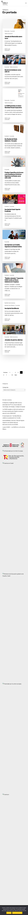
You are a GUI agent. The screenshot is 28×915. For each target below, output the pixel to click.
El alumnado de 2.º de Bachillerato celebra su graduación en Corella (12, 417)
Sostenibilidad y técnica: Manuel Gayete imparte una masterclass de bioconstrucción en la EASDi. (13, 422)
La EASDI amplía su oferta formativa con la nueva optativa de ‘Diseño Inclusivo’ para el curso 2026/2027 (13, 411)
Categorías (5, 387)
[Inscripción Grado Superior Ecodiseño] (14, 211)
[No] (26, 910)
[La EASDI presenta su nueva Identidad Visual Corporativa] (14, 105)
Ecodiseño (7, 136)
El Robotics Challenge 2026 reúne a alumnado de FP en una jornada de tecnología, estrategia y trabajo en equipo (14, 404)
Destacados (7, 31)
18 (12, 375)
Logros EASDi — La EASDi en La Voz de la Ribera (14, 428)
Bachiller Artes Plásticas (10, 305)
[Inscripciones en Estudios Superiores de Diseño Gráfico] (14, 245)
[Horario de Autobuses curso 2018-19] (14, 71)
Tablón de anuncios (9, 33)
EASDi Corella (7, 49)
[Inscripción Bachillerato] (14, 311)
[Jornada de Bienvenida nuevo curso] (14, 36)
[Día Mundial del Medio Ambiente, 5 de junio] (14, 140)
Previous (5, 372)
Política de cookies (17, 912)
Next (16, 375)
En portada (12, 31)
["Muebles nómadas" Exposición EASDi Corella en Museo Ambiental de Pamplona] (14, 281)
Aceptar (9, 912)
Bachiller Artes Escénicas (10, 303)
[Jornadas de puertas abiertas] (14, 340)
